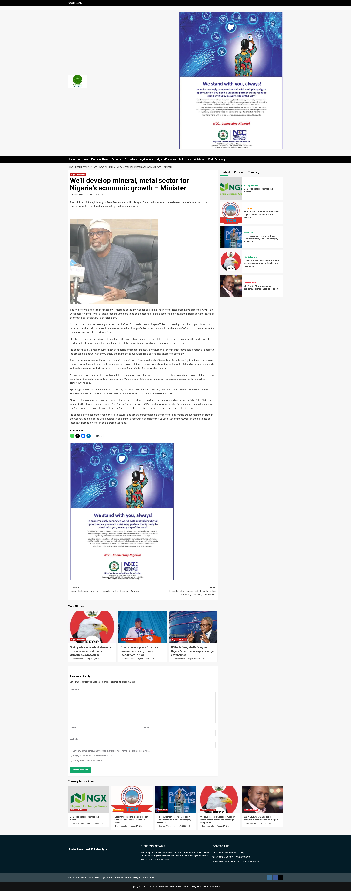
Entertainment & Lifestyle (127, 877)
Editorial (116, 159)
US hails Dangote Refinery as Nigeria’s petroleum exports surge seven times (192, 651)
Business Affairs (77, 194)
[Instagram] (269, 877)
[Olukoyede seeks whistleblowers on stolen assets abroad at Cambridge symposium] (92, 627)
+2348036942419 (250, 862)
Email (147, 727)
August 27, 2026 (93, 659)
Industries (185, 159)
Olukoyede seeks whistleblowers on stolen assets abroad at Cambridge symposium (90, 651)
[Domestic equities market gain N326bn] (231, 188)
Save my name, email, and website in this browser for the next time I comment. (111, 751)
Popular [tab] (238, 172)
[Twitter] (280, 877)
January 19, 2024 (93, 194)
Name (73, 727)
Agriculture (146, 159)
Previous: (104, 589)
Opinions (199, 159)
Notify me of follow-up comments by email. (94, 756)
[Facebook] (275, 877)
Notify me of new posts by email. (89, 761)
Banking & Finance (251, 186)
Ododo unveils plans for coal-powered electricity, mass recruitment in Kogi (139, 651)
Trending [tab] (253, 172)
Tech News (248, 233)
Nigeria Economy (166, 159)
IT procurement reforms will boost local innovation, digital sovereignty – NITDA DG (262, 239)
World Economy (216, 159)
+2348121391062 (231, 862)
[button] (281, 159)
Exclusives (131, 159)
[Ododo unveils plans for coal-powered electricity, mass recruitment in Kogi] (142, 627)
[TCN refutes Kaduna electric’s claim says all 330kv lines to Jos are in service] (231, 213)
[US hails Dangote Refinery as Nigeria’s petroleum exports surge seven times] (193, 627)
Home (71, 159)
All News (83, 159)
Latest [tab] (225, 172)
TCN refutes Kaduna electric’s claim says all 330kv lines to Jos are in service (261, 214)
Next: (192, 591)
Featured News (99, 159)
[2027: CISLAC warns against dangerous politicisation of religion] (231, 286)
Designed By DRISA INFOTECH (205, 886)
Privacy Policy (149, 877)
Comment (75, 689)
